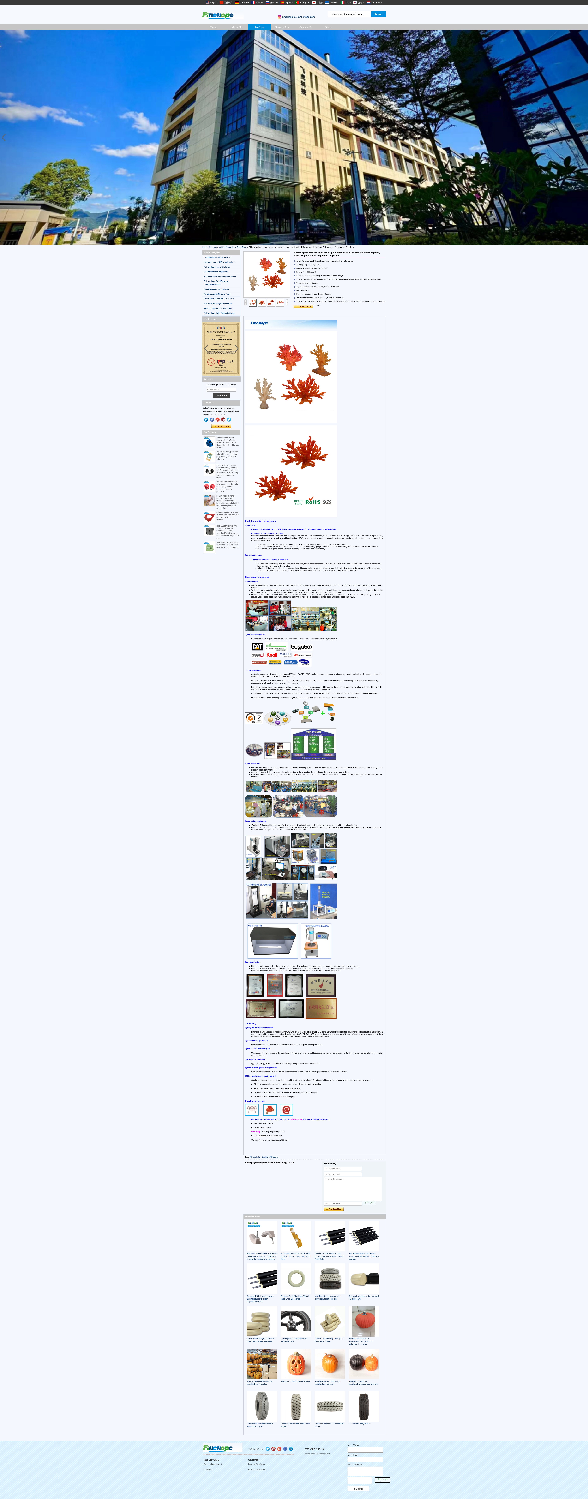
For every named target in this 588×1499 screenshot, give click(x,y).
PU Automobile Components (216, 272)
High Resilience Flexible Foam (217, 289)
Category (213, 247)
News (328, 27)
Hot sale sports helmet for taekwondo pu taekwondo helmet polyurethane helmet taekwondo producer (227, 487)
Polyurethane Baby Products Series (219, 313)
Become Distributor (256, 1464)
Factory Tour (282, 27)
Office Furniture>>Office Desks (217, 257)
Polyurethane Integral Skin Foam (218, 304)
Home (213, 27)
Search (378, 14)
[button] (584, 137)
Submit (358, 1488)
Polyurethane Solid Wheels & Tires (219, 299)
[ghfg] (217, 419)
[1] (294, 137)
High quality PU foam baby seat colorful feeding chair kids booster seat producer (227, 544)
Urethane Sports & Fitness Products (219, 262)
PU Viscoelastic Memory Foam (217, 294)
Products (259, 27)
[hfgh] (212, 419)
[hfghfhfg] (223, 419)
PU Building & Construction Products (220, 276)
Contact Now (221, 426)
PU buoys (274, 1157)
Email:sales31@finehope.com (298, 17)
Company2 (208, 1470)
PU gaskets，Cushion (259, 1157)
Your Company (355, 1464)
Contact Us (305, 27)
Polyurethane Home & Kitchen (217, 267)
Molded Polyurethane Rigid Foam (233, 247)
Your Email (353, 1455)
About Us (236, 27)
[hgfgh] (206, 419)
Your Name (353, 1445)
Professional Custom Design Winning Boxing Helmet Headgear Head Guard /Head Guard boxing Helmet (227, 443)
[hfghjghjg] (229, 419)
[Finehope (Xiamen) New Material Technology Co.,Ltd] (223, 14)
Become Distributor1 (257, 1470)
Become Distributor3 (213, 1464)
